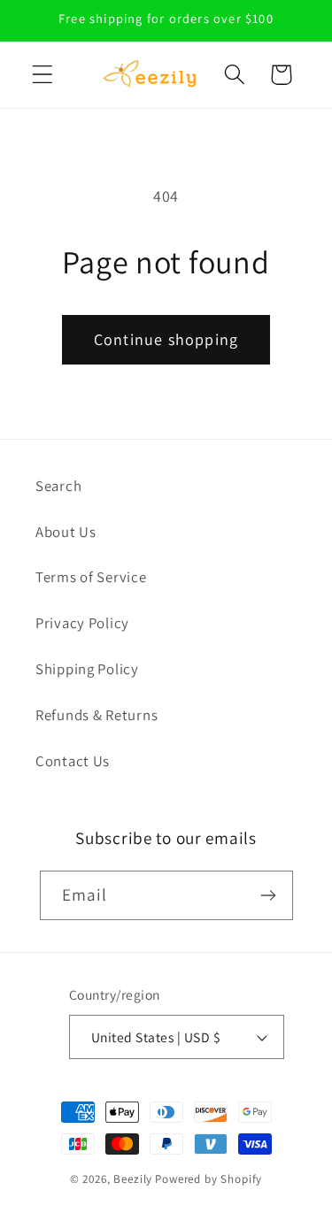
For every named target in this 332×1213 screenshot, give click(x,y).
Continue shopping (166, 339)
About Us (66, 531)
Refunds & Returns (96, 715)
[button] (42, 74)
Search (58, 485)
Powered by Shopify (208, 1178)
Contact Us (72, 761)
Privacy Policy (82, 623)
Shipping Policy (87, 669)
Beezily (132, 1178)
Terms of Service (91, 577)
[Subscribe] (268, 895)
